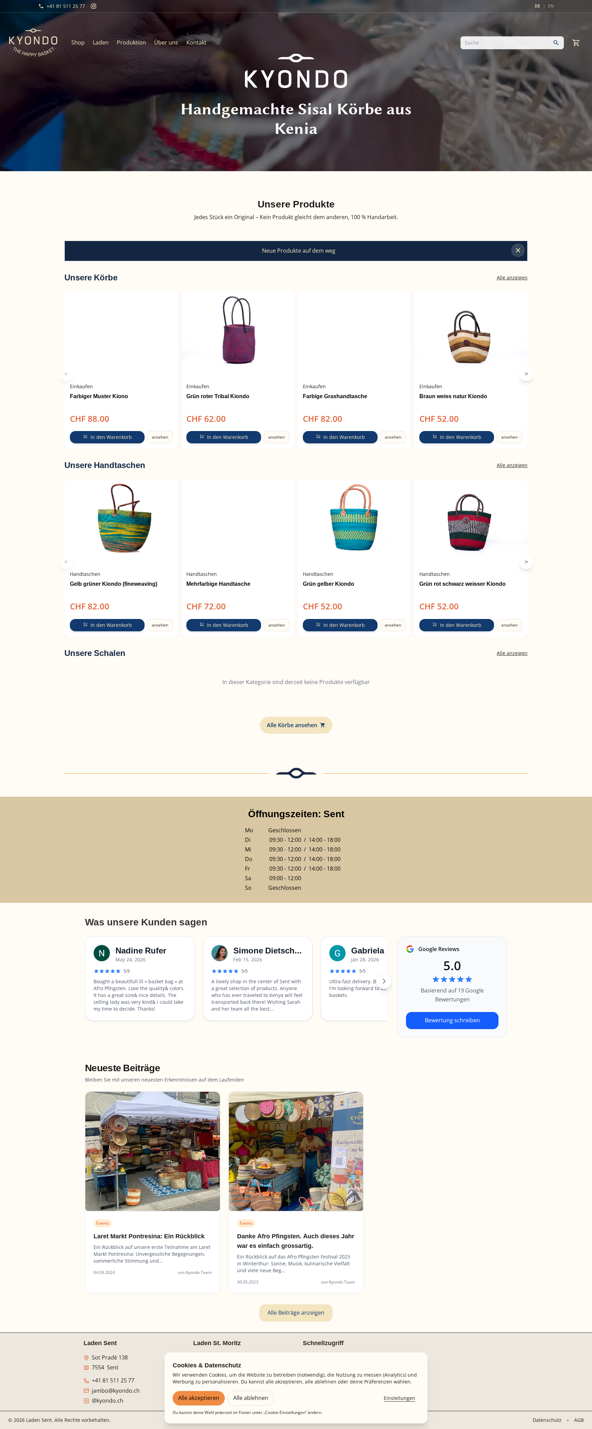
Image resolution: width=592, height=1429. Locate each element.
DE (537, 6)
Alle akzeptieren (198, 1398)
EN (551, 6)
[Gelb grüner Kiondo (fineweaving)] (121, 523)
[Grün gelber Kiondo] (354, 523)
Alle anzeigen (512, 277)
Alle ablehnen (250, 1398)
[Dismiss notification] (518, 250)
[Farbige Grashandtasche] (354, 335)
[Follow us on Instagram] (93, 6)
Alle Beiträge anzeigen (296, 1312)
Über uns (166, 42)
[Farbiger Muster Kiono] (121, 335)
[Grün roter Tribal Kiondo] (238, 335)
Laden (101, 42)
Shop (78, 42)
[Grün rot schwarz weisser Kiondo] (471, 523)
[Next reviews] (384, 981)
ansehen (160, 437)
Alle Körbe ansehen (292, 725)
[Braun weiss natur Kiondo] (471, 335)
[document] (296, 217)
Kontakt (196, 42)
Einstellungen (399, 1398)
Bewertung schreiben (452, 1020)
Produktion (131, 42)
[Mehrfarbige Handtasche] (238, 523)
